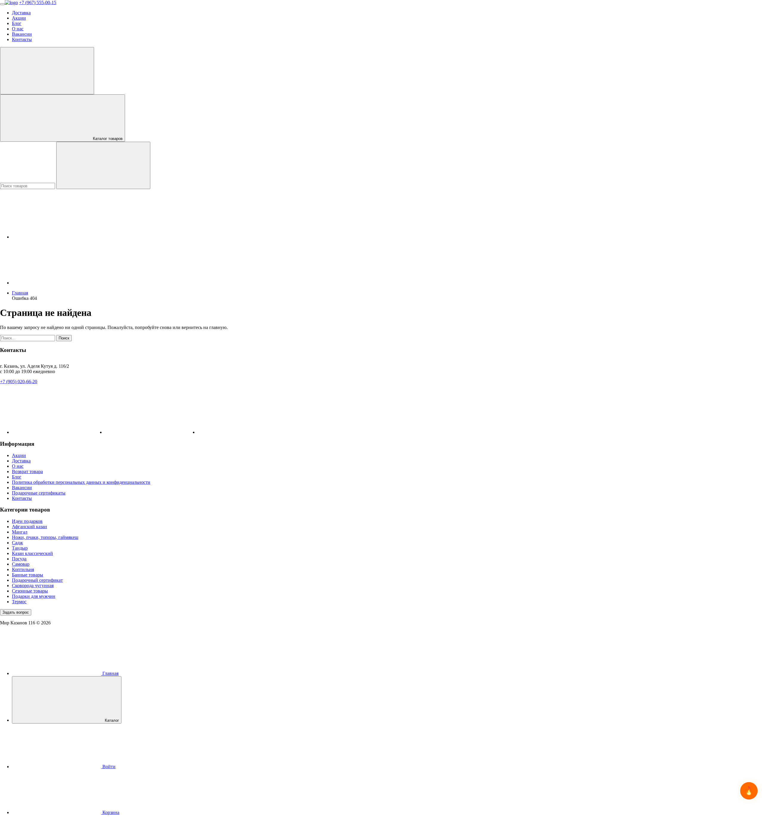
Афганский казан (29, 526)
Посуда (19, 558)
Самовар (20, 564)
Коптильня (23, 569)
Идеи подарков (27, 521)
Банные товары (27, 574)
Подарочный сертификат (37, 580)
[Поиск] (103, 165)
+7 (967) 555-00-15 (37, 2)
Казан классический (32, 553)
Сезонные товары (30, 590)
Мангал (19, 531)
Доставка (21, 12)
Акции (19, 18)
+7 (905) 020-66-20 (18, 381)
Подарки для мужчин (33, 596)
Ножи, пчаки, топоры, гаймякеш (45, 537)
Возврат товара (27, 471)
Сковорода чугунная (33, 585)
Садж (17, 542)
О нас (18, 28)
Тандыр (20, 548)
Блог (16, 23)
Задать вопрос (15, 612)
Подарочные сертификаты (38, 492)
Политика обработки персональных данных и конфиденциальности (81, 482)
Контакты (22, 39)
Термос (19, 601)
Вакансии (22, 34)
